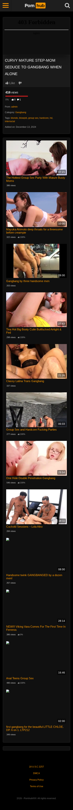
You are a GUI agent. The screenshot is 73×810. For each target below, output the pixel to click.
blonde (14, 118)
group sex (33, 118)
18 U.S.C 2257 (36, 766)
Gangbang (20, 112)
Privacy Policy (36, 780)
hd (51, 118)
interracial (10, 121)
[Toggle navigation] (5, 5)
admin (14, 106)
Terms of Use (36, 786)
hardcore (44, 118)
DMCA (36, 773)
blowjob (23, 118)
